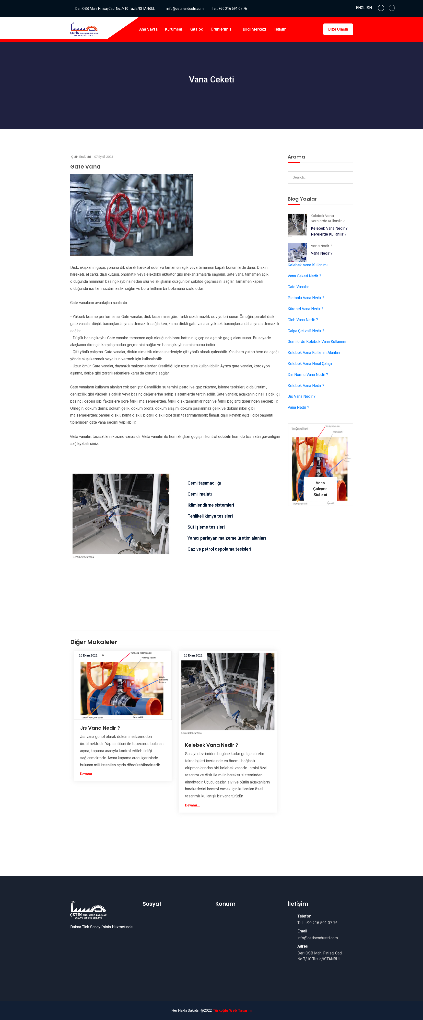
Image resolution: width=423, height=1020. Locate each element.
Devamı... (88, 774)
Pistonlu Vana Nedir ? (306, 297)
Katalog (196, 29)
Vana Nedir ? (321, 253)
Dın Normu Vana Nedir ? (308, 374)
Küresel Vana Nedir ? (305, 308)
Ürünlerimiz (222, 29)
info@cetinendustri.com (185, 9)
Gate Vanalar (298, 286)
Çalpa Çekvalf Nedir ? (306, 331)
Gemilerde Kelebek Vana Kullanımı (317, 341)
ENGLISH (364, 7)
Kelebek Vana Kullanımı (308, 265)
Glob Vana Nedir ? (303, 319)
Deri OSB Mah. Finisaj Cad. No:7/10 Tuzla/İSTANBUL (115, 9)
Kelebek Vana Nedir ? (211, 745)
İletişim (279, 29)
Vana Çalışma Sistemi (320, 489)
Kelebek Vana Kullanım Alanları (314, 352)
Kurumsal (173, 29)
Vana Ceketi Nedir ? (304, 276)
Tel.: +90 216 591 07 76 (229, 9)
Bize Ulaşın (338, 29)
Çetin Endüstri (81, 157)
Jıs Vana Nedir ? (100, 728)
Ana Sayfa (148, 29)
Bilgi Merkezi (254, 29)
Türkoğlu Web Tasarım (232, 1010)
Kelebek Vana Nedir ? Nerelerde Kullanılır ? (329, 231)
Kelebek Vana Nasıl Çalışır (310, 363)
